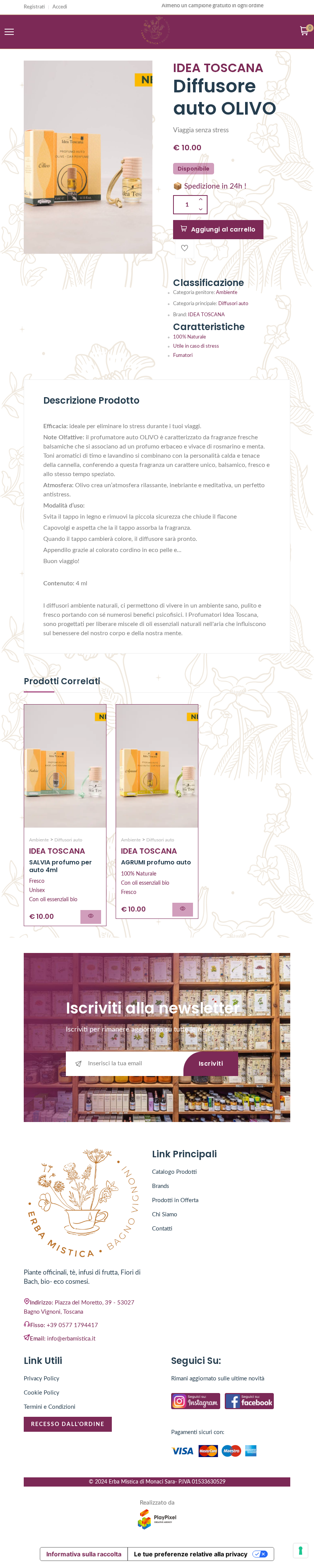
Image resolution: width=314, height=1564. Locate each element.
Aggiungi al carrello (223, 229)
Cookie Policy (41, 1393)
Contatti (162, 1229)
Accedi (59, 7)
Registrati (34, 7)
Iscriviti (211, 1063)
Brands (160, 1186)
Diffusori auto (233, 303)
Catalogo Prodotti (174, 1172)
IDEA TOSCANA (206, 314)
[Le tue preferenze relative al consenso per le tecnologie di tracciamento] (300, 1550)
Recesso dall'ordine (68, 1424)
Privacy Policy (41, 1379)
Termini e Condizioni (49, 1407)
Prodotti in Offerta (175, 1200)
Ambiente (226, 292)
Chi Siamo (164, 1214)
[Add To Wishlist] (184, 248)
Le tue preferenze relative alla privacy (190, 1554)
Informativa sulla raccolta (83, 1554)
